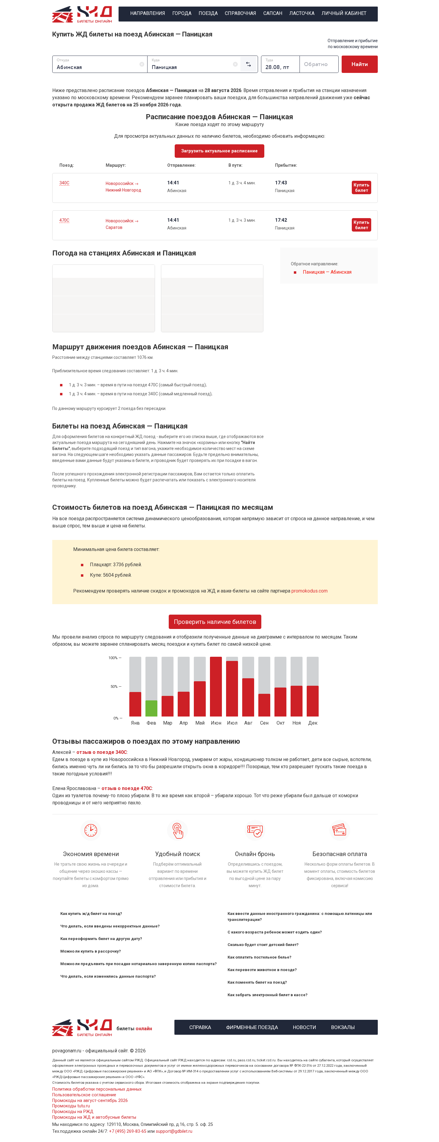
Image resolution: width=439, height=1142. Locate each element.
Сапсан (272, 13)
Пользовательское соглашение (84, 1094)
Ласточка (301, 13)
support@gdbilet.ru (174, 1131)
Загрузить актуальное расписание (219, 151)
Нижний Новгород (123, 190)
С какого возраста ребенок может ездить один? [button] (275, 932)
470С (64, 220)
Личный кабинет (344, 13)
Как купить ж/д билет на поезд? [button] (91, 913)
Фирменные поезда (252, 1026)
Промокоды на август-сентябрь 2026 (90, 1100)
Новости (304, 1026)
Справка (200, 1026)
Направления (147, 13)
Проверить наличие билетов (215, 621)
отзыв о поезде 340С (101, 752)
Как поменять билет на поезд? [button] (257, 982)
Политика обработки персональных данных (97, 1089)
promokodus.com (309, 591)
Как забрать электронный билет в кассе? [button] (268, 995)
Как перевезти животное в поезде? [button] (262, 970)
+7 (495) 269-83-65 (127, 1131)
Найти (359, 64)
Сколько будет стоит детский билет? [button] (263, 944)
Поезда (208, 13)
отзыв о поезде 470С (127, 788)
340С (64, 182)
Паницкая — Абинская (327, 272)
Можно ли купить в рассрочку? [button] (90, 951)
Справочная (240, 13)
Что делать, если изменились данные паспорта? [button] (108, 976)
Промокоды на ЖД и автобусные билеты (94, 1117)
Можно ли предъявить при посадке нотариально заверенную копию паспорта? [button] (138, 964)
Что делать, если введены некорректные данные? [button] (110, 926)
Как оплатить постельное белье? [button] (259, 957)
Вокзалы (343, 1026)
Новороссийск (120, 183)
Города (181, 13)
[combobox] (100, 64)
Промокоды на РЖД (72, 1111)
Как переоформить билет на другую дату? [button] (101, 938)
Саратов (114, 227)
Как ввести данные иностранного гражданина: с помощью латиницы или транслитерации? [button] (300, 916)
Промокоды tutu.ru (71, 1106)
